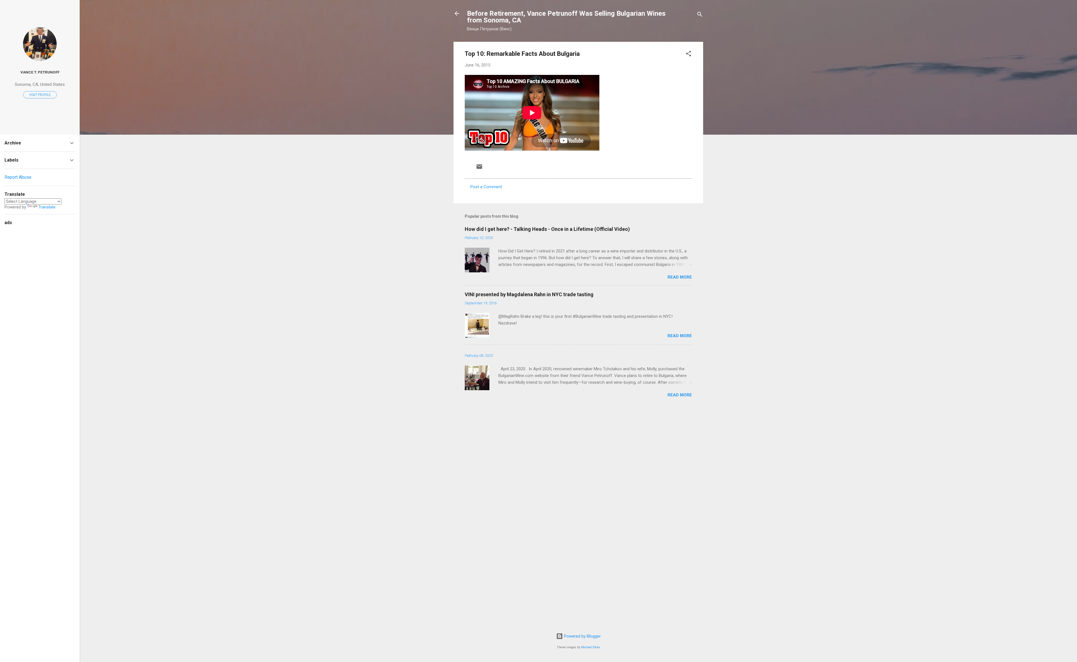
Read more (680, 277)
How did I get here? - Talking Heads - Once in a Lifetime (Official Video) (547, 229)
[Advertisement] (26, 311)
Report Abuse (17, 177)
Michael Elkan (590, 647)
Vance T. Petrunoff (39, 72)
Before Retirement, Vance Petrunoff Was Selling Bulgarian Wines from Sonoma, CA (566, 17)
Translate (47, 207)
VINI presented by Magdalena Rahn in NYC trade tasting (529, 294)
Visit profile (40, 95)
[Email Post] (479, 168)
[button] (688, 54)
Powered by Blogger (582, 636)
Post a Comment (486, 186)
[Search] (699, 15)
